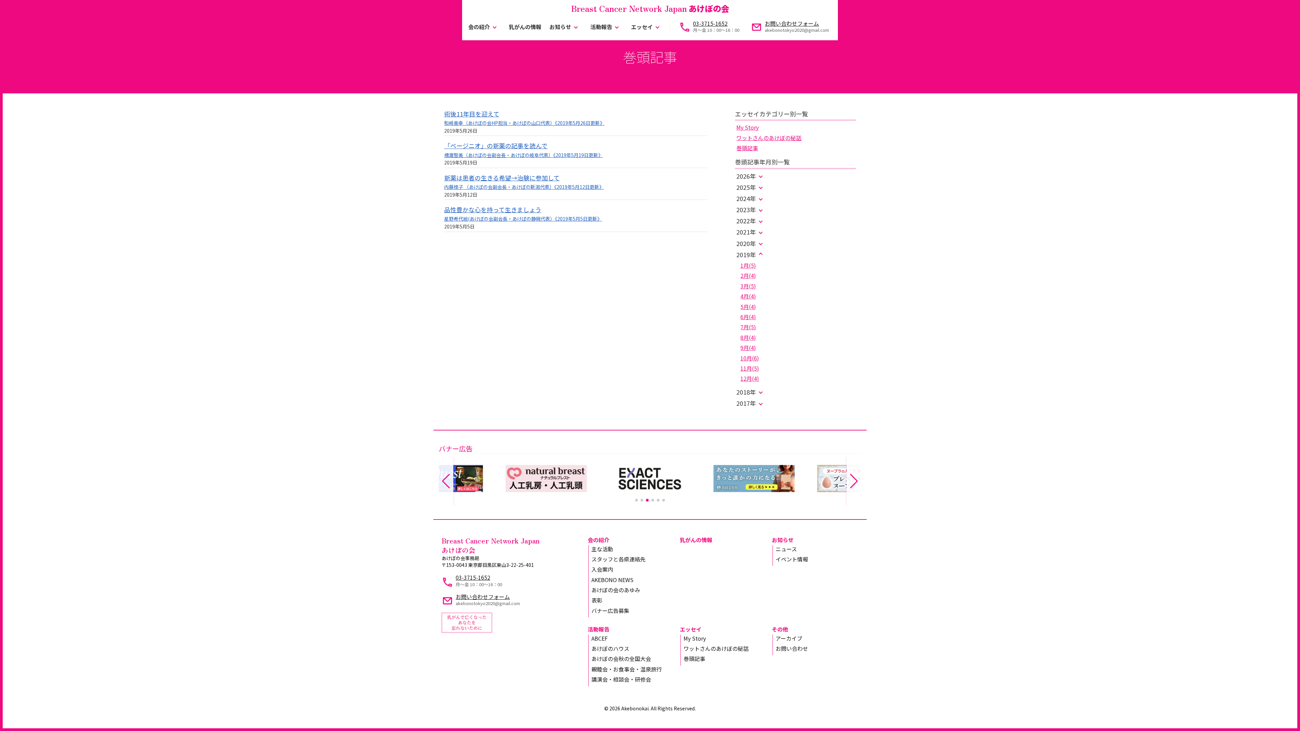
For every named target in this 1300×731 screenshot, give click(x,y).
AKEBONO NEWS (612, 580)
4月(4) (748, 296)
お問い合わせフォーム (792, 23)
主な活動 (602, 549)
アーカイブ (789, 638)
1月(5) (748, 265)
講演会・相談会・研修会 (621, 679)
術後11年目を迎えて (471, 113)
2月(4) (748, 275)
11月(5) (749, 368)
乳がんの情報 (525, 27)
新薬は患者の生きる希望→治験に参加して (502, 177)
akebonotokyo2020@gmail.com (797, 30)
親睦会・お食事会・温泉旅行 (626, 669)
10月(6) (749, 358)
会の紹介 (479, 27)
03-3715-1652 (710, 23)
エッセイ (642, 27)
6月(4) (748, 317)
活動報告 (601, 27)
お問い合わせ (792, 648)
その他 (780, 629)
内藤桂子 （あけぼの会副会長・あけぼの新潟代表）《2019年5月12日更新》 (524, 186)
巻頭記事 (747, 148)
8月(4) (748, 337)
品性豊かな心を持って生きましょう (492, 209)
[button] (636, 500)
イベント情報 (792, 559)
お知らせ (560, 27)
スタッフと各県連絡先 (618, 559)
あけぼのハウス (610, 648)
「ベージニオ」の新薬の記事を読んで (495, 145)
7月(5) (748, 327)
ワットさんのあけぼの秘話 (768, 138)
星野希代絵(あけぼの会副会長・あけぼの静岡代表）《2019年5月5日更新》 (523, 218)
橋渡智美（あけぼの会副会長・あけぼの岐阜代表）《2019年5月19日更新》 (523, 155)
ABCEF (599, 638)
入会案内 (602, 569)
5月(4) (748, 307)
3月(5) (748, 286)
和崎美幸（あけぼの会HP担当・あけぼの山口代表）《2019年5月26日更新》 (524, 122)
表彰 (596, 600)
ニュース (786, 549)
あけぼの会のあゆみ (615, 590)
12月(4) (749, 378)
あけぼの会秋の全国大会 (621, 659)
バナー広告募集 (610, 610)
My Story (747, 127)
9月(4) (748, 348)
